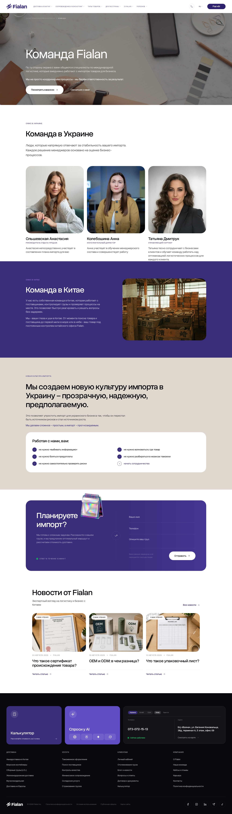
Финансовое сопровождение (76, 775)
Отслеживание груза (128, 764)
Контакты (177, 780)
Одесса (166, 712)
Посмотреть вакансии (42, 89)
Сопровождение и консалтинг (69, 6)
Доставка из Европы (16, 786)
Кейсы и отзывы (180, 770)
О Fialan (127, 6)
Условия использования (86, 804)
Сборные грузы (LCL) (16, 770)
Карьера (177, 775)
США (149, 712)
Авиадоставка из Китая (17, 759)
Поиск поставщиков (71, 764)
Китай (141, 712)
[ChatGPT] (74, 737)
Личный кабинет (125, 759)
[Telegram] (214, 804)
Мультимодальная (15, 780)
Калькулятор (124, 786)
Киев (157, 712)
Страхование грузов (72, 786)
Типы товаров (94, 6)
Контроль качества (71, 770)
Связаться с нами (80, 89)
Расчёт (216, 6)
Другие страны (112, 6)
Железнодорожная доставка (20, 775)
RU (200, 6)
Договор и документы (128, 780)
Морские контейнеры (16, 764)
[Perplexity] (86, 737)
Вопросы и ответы (126, 775)
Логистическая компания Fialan (40, 18)
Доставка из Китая (41, 6)
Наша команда (180, 764)
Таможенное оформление (74, 759)
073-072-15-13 (138, 729)
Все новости (189, 605)
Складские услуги (71, 780)
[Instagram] (196, 804)
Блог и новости (125, 770)
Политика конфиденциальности (188, 786)
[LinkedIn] (205, 804)
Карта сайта (125, 804)
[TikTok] (222, 804)
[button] (158, 463)
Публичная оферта (108, 804)
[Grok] (110, 737)
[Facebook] (188, 804)
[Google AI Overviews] (98, 737)
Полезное (141, 6)
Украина (133, 712)
